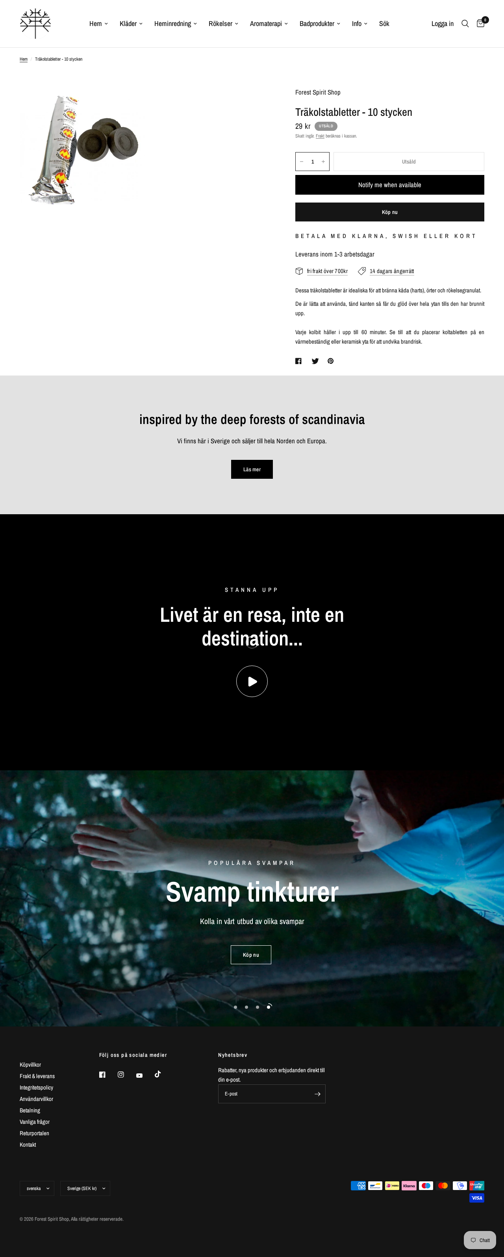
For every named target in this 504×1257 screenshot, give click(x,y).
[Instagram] (126, 1074)
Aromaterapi (266, 23)
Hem (95, 23)
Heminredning (172, 23)
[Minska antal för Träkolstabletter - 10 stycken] (302, 161)
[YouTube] (145, 1075)
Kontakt (28, 1144)
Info (356, 23)
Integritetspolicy (36, 1087)
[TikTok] (163, 1074)
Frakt (320, 136)
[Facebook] (108, 1074)
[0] (478, 23)
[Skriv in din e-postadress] (318, 1093)
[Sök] (465, 23)
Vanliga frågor (35, 1122)
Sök (384, 23)
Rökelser (220, 23)
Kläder (128, 23)
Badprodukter (317, 23)
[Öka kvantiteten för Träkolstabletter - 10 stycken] (323, 161)
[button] (251, 954)
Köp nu (390, 212)
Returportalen (34, 1133)
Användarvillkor (36, 1099)
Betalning (30, 1110)
